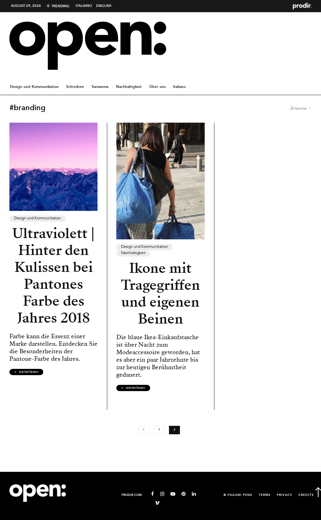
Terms (265, 495)
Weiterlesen (29, 372)
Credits (306, 495)
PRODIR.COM (132, 495)
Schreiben (75, 87)
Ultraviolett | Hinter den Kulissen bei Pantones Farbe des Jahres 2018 (53, 275)
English (103, 6)
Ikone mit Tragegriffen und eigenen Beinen (160, 293)
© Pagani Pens (238, 495)
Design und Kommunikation (34, 87)
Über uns (157, 87)
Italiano (84, 6)
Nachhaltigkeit (129, 87)
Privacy (284, 495)
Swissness (100, 87)
